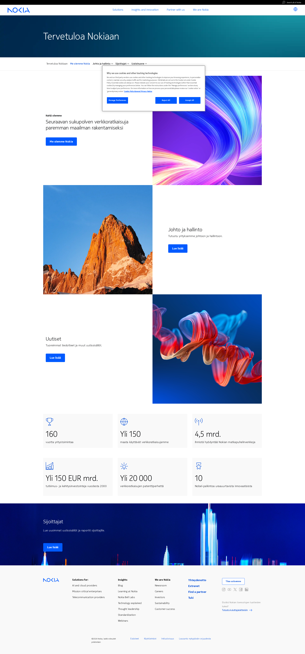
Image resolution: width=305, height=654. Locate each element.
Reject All (166, 100)
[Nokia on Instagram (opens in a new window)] (223, 589)
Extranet (194, 586)
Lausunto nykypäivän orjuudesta (195, 638)
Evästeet (134, 638)
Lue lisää (177, 248)
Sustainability (162, 603)
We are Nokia (162, 579)
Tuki (191, 598)
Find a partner (197, 592)
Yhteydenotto (197, 580)
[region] (153, 88)
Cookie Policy (129, 91)
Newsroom (161, 585)
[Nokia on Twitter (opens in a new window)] (235, 589)
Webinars (123, 620)
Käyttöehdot (150, 638)
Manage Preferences (117, 100)
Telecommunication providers (88, 597)
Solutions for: (80, 579)
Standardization (127, 614)
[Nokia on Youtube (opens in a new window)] (229, 589)
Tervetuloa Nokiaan (57, 63)
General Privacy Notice (143, 91)
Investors (160, 597)
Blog (120, 585)
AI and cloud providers (84, 585)
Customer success (165, 608)
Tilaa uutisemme (233, 581)
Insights (122, 579)
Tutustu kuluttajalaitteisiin (235, 610)
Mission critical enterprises (87, 591)
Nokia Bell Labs (126, 597)
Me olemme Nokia (80, 64)
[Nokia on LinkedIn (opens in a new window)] (246, 589)
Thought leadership (128, 608)
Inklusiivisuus (167, 638)
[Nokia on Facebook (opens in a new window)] (240, 589)
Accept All (189, 100)
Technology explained (130, 603)
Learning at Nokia (127, 591)
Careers (159, 591)
